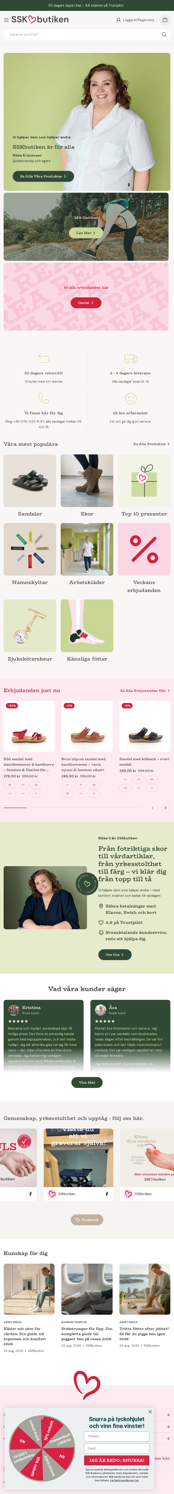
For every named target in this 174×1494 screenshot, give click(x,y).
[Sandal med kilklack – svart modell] (144, 726)
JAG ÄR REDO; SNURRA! (117, 1460)
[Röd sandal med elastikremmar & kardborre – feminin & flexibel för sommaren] (29, 726)
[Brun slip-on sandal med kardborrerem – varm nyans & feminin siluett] (86, 726)
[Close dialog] (150, 1412)
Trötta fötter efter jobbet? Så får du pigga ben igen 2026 (144, 1333)
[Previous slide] (153, 808)
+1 (36, 793)
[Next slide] (165, 808)
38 (36, 784)
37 (23, 784)
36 (9, 784)
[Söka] (164, 34)
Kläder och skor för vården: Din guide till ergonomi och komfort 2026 (25, 1336)
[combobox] (87, 34)
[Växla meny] (6, 20)
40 (23, 793)
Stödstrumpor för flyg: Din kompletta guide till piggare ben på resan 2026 (86, 1333)
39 (9, 793)
